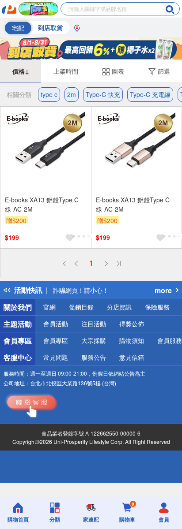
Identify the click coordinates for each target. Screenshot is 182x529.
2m (71, 94)
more (163, 290)
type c (49, 94)
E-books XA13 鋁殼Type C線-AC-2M (42, 204)
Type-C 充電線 (150, 94)
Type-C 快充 (103, 94)
